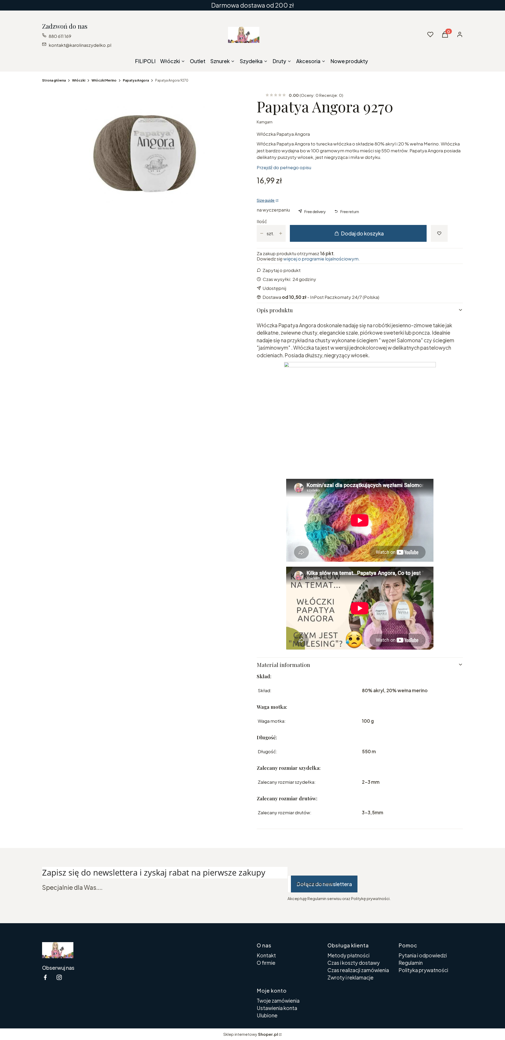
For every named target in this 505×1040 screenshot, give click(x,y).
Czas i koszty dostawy (353, 962)
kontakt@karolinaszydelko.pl (80, 45)
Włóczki (78, 80)
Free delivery (315, 211)
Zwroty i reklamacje (350, 977)
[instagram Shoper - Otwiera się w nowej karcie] (59, 977)
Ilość (262, 221)
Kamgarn (264, 121)
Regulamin (410, 962)
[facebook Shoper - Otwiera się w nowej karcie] (45, 977)
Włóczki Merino (104, 80)
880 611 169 (60, 36)
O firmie (266, 962)
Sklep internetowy (250, 1034)
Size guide (266, 200)
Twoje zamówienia (278, 1000)
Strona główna (54, 80)
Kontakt (266, 955)
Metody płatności (348, 955)
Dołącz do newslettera (324, 884)
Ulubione (267, 1015)
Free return (349, 211)
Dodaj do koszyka (362, 233)
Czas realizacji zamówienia (358, 970)
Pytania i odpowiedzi (422, 955)
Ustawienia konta (277, 1008)
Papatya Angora (136, 80)
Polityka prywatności (423, 970)
